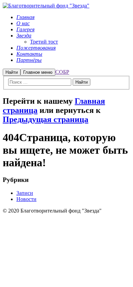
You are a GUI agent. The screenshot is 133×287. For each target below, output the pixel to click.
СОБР (62, 72)
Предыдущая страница (45, 119)
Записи (24, 193)
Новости (26, 199)
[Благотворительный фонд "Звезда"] (46, 6)
